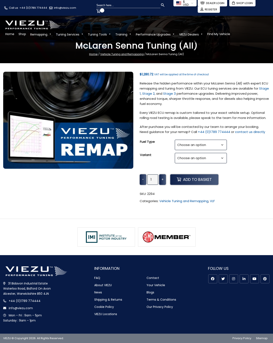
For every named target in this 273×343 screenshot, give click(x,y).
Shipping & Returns (108, 299)
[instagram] (233, 278)
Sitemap (262, 338)
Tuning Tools (97, 34)
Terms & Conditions (161, 299)
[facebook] (212, 278)
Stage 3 (169, 93)
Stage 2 (148, 93)
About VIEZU (103, 285)
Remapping (38, 34)
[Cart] (99, 11)
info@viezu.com (65, 8)
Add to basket (197, 179)
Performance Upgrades (153, 34)
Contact (153, 278)
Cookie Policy (104, 307)
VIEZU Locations (105, 314)
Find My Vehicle (218, 34)
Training (121, 34)
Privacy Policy (241, 338)
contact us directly (250, 132)
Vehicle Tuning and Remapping (122, 54)
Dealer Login (215, 3)
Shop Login (244, 3)
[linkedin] (244, 278)
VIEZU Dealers (189, 34)
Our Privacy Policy (160, 307)
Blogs (150, 292)
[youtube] (254, 278)
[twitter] (223, 278)
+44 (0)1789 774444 (33, 8)
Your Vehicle (156, 285)
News (98, 292)
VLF (212, 201)
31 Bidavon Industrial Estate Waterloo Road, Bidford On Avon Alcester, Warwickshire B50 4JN (27, 288)
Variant (145, 155)
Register (211, 9)
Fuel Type (147, 141)
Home (9, 34)
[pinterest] (265, 278)
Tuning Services (67, 34)
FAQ (97, 278)
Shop (22, 34)
